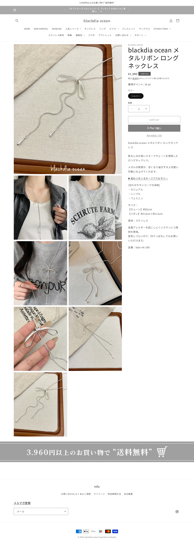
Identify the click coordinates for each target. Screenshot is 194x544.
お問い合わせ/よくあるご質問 (76, 493)
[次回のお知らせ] (129, 10)
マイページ (99, 493)
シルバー (136, 96)
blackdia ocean (91, 537)
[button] (17, 20)
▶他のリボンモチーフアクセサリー (148, 178)
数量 (130, 102)
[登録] (64, 511)
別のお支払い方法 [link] (154, 135)
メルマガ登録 (22, 503)
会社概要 (128, 493)
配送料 (135, 78)
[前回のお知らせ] (64, 10)
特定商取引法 (114, 493)
